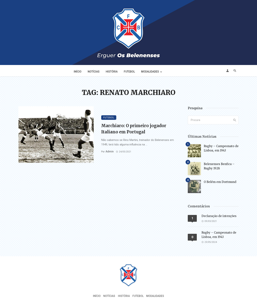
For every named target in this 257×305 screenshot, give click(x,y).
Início (77, 71)
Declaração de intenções (218, 216)
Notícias (94, 71)
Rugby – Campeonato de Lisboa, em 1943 (221, 148)
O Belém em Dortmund (220, 182)
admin (110, 151)
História (112, 71)
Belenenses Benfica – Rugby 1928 (219, 166)
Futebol (129, 71)
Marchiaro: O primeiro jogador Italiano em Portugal (133, 129)
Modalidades (150, 71)
